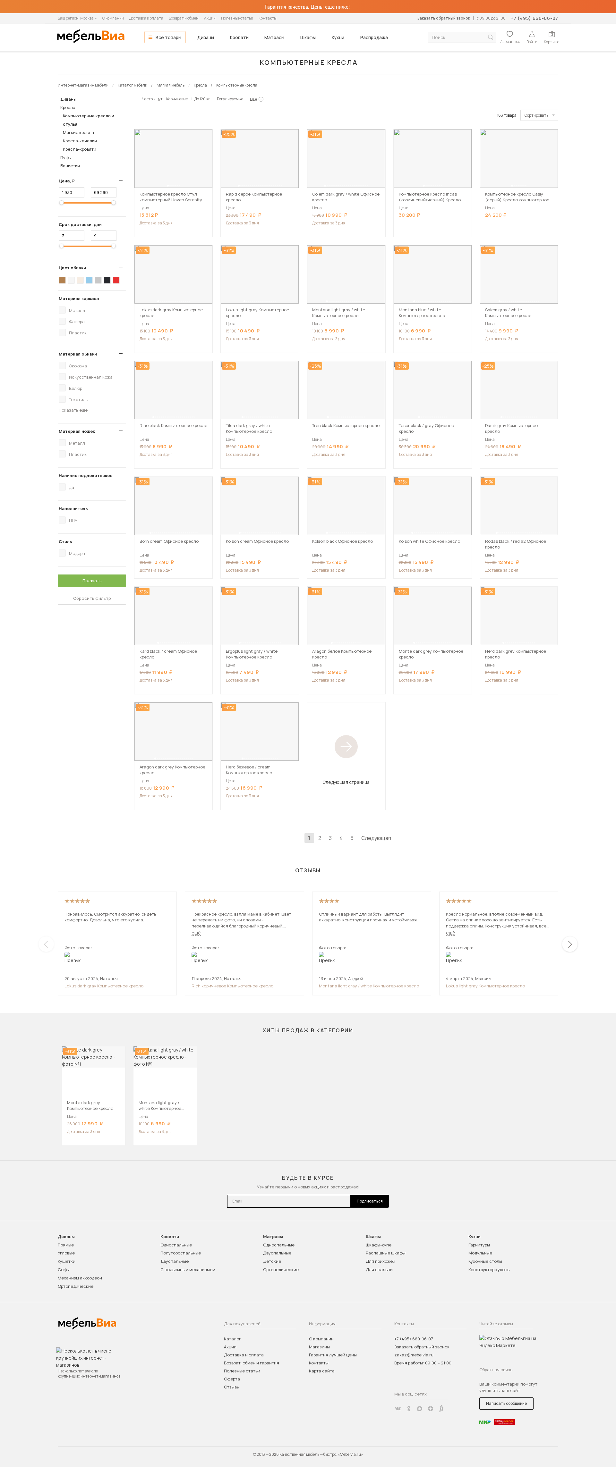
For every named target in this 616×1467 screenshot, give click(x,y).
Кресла (67, 107)
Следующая (376, 838)
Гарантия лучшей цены (333, 1355)
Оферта (232, 1379)
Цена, (69, 181)
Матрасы (274, 37)
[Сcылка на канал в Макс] (419, 1408)
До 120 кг (202, 99)
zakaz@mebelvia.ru (413, 1355)
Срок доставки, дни (80, 224)
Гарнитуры (479, 1245)
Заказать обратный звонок (443, 18)
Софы (64, 1269)
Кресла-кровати (79, 149)
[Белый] (71, 280)
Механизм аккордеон (80, 1278)
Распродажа (374, 37)
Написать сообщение (506, 1403)
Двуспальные (174, 1261)
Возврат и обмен (184, 18)
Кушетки (66, 1261)
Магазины (319, 1347)
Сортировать (536, 115)
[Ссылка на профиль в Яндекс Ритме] (441, 1408)
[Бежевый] (80, 280)
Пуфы (66, 157)
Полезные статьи (237, 18)
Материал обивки (78, 354)
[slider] (61, 202)
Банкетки (70, 166)
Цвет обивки (72, 268)
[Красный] (116, 280)
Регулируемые (230, 99)
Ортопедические (75, 1286)
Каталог (232, 1339)
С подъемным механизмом (187, 1269)
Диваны (205, 37)
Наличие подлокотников (86, 475)
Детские (272, 1261)
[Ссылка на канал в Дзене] (430, 1408)
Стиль (65, 541)
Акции (210, 18)
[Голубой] (89, 280)
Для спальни (379, 1269)
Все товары (168, 37)
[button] (168, 186)
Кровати (239, 37)
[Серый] (98, 280)
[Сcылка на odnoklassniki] (408, 1408)
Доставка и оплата (146, 18)
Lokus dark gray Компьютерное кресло (103, 986)
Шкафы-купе (378, 1245)
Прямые (66, 1245)
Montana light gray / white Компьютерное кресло (369, 986)
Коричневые (177, 99)
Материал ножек (77, 431)
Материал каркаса (79, 298)
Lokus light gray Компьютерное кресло (485, 986)
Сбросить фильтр (92, 598)
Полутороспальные (180, 1253)
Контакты (268, 18)
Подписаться (370, 1201)
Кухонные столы (485, 1261)
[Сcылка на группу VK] (397, 1408)
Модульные (480, 1253)
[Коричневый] (62, 280)
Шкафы (308, 37)
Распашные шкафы (386, 1253)
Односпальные (176, 1245)
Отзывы (232, 1387)
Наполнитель (73, 508)
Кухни (338, 37)
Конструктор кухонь (488, 1269)
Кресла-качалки (80, 141)
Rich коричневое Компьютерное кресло (232, 986)
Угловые (66, 1253)
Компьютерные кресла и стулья (88, 120)
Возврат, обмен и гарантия (251, 1363)
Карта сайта (322, 1371)
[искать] (490, 37)
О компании (113, 18)
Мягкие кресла (78, 132)
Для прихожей (380, 1261)
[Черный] (107, 280)
